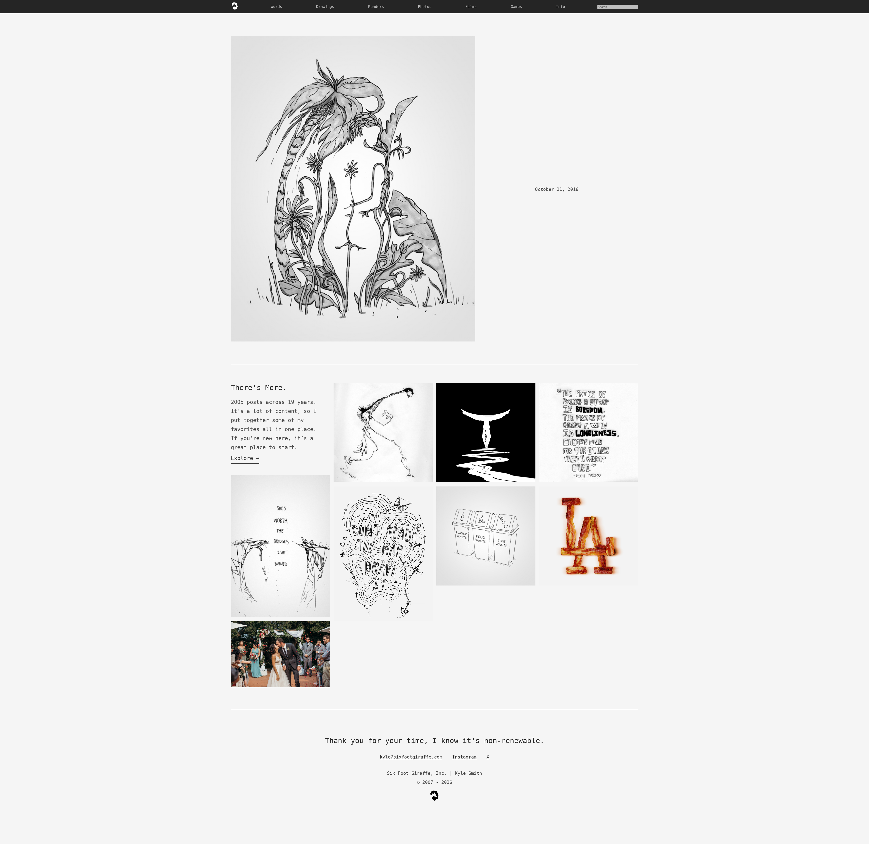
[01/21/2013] (383, 620)
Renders (376, 7)
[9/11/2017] (280, 686)
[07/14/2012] (280, 616)
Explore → (245, 458)
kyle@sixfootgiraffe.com (411, 757)
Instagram (464, 757)
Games (516, 7)
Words (276, 7)
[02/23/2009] (383, 481)
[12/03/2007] (588, 481)
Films (471, 7)
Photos (425, 7)
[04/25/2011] (588, 584)
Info (560, 7)
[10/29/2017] (485, 584)
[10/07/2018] (485, 481)
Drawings (325, 7)
